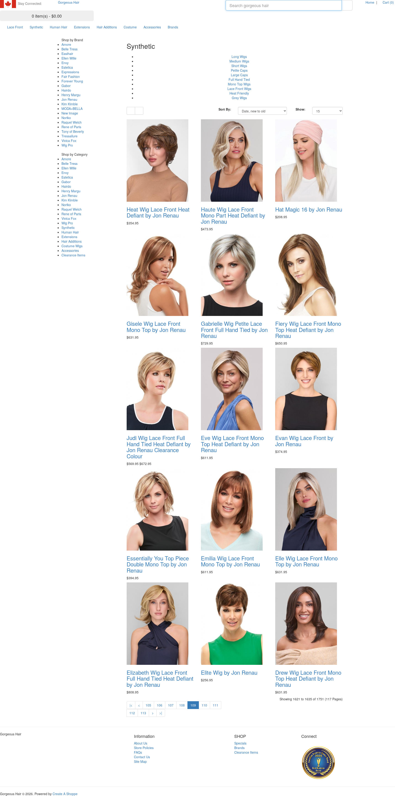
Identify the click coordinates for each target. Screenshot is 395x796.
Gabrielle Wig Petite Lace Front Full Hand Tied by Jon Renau (234, 329)
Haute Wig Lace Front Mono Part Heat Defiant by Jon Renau (233, 215)
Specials (240, 743)
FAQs (138, 752)
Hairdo (66, 90)
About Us (140, 743)
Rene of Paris (71, 127)
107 (170, 705)
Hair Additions (107, 27)
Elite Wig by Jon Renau (229, 672)
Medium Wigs (239, 61)
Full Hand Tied (239, 79)
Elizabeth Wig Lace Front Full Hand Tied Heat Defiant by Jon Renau (160, 678)
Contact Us (142, 757)
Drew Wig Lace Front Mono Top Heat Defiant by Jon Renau (308, 678)
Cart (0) (388, 2)
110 (204, 705)
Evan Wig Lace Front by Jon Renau (304, 441)
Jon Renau (69, 99)
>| (160, 713)
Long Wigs (239, 56)
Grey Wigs (239, 97)
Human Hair (58, 27)
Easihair (67, 53)
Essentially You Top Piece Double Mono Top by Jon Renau (158, 564)
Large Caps (239, 75)
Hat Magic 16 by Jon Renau (308, 209)
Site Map (140, 761)
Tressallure (69, 136)
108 (182, 705)
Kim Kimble (69, 104)
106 (159, 705)
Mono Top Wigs (239, 84)
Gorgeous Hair (68, 2)
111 (215, 705)
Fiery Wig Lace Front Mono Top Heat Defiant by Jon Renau (308, 329)
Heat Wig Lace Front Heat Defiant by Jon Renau (158, 212)
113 (143, 713)
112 (132, 713)
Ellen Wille (68, 58)
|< (131, 705)
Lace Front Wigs (239, 88)
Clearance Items (73, 255)
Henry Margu (70, 94)
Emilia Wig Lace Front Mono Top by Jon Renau (230, 561)
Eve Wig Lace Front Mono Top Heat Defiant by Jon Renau (232, 444)
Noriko (66, 117)
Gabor (66, 85)
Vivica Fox (68, 140)
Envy (65, 62)
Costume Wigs (72, 246)
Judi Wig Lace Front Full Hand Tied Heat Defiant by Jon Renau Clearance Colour (159, 447)
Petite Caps (239, 70)
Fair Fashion (70, 76)
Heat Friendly (239, 93)
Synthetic (36, 27)
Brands (173, 27)
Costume (130, 27)
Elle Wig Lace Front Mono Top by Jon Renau (306, 561)
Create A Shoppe (65, 793)
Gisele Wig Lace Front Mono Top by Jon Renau (156, 326)
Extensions (82, 27)
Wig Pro (67, 145)
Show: (300, 109)
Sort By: (225, 109)
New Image (69, 113)
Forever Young (72, 81)
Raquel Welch (71, 122)
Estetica (67, 67)
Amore (66, 44)
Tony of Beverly (72, 131)
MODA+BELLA (72, 108)
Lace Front (15, 27)
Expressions (70, 72)
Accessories (152, 27)
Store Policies (144, 747)
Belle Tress (69, 49)
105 (148, 705)
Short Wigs (239, 65)
